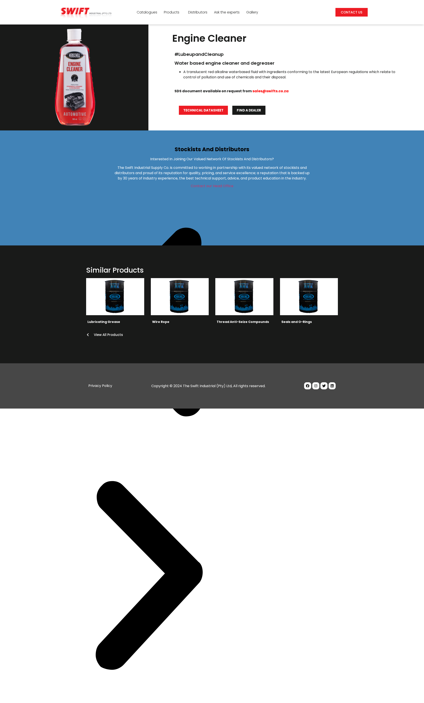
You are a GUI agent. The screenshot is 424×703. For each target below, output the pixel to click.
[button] (173, 12)
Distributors (197, 12)
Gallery (252, 12)
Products (171, 12)
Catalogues (147, 12)
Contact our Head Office (212, 185)
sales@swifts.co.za (270, 91)
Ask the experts (227, 12)
